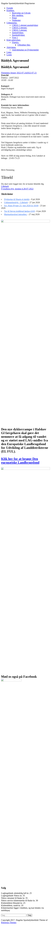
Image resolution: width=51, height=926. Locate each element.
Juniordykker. (18, 32)
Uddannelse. (12, 23)
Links (9, 52)
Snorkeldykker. (18, 35)
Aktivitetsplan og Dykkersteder (25, 50)
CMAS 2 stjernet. (19, 28)
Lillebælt (5, 186)
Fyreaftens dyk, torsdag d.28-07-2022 (17, 189)
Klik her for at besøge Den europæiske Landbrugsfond (20, 460)
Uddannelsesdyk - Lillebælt (16, 202)
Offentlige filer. (23, 45)
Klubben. (11, 10)
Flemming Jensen (8, 73)
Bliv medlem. (18, 15)
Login (9, 55)
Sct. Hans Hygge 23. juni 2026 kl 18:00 (21, 205)
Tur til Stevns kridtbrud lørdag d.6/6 (19, 211)
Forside (10, 8)
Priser (14, 18)
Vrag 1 (15, 37)
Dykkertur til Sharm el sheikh (16, 199)
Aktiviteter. (11, 47)
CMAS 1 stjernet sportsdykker (25, 25)
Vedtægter (16, 20)
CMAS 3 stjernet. (19, 30)
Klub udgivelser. (14, 40)
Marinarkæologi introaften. (15, 214)
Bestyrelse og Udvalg (21, 13)
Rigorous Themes (8, 922)
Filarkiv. (15, 42)
